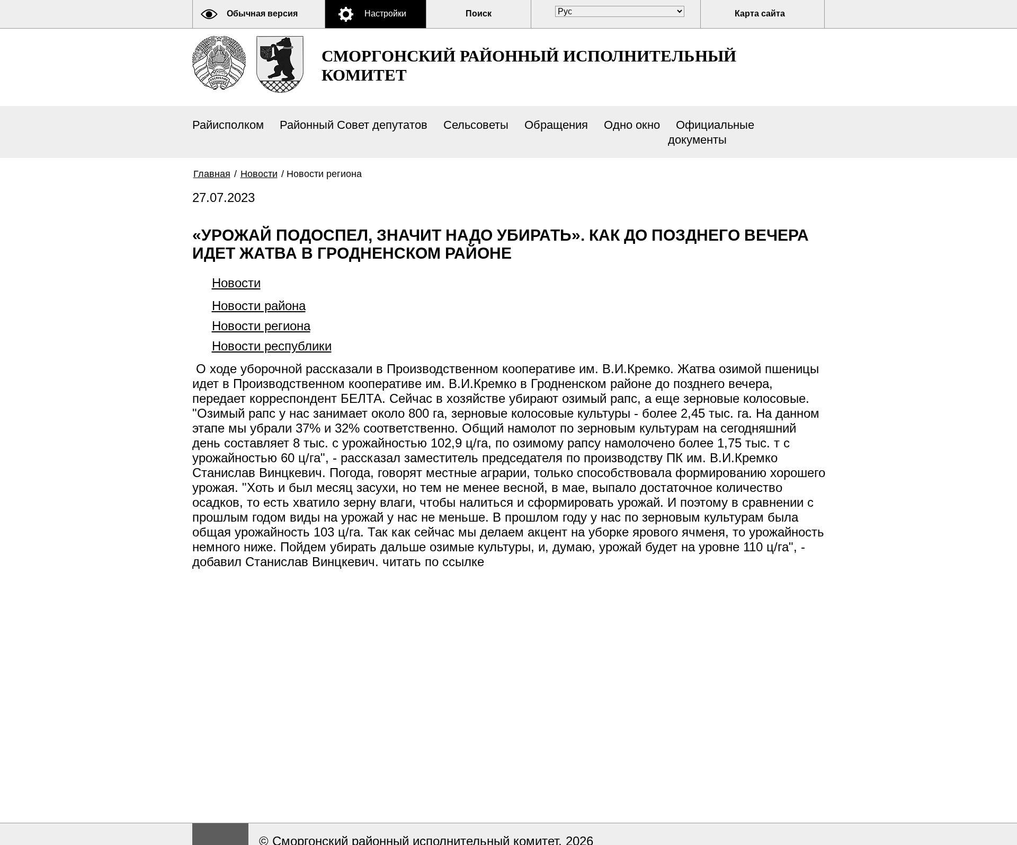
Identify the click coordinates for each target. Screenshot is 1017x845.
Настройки (385, 13)
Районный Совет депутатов (353, 124)
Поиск (479, 13)
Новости (259, 174)
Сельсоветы (475, 124)
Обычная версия (262, 13)
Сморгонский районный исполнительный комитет (529, 65)
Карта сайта (760, 13)
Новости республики (272, 346)
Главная (211, 174)
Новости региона (261, 326)
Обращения (556, 124)
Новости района (259, 305)
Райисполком (228, 124)
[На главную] (219, 63)
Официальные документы (711, 132)
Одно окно (632, 124)
